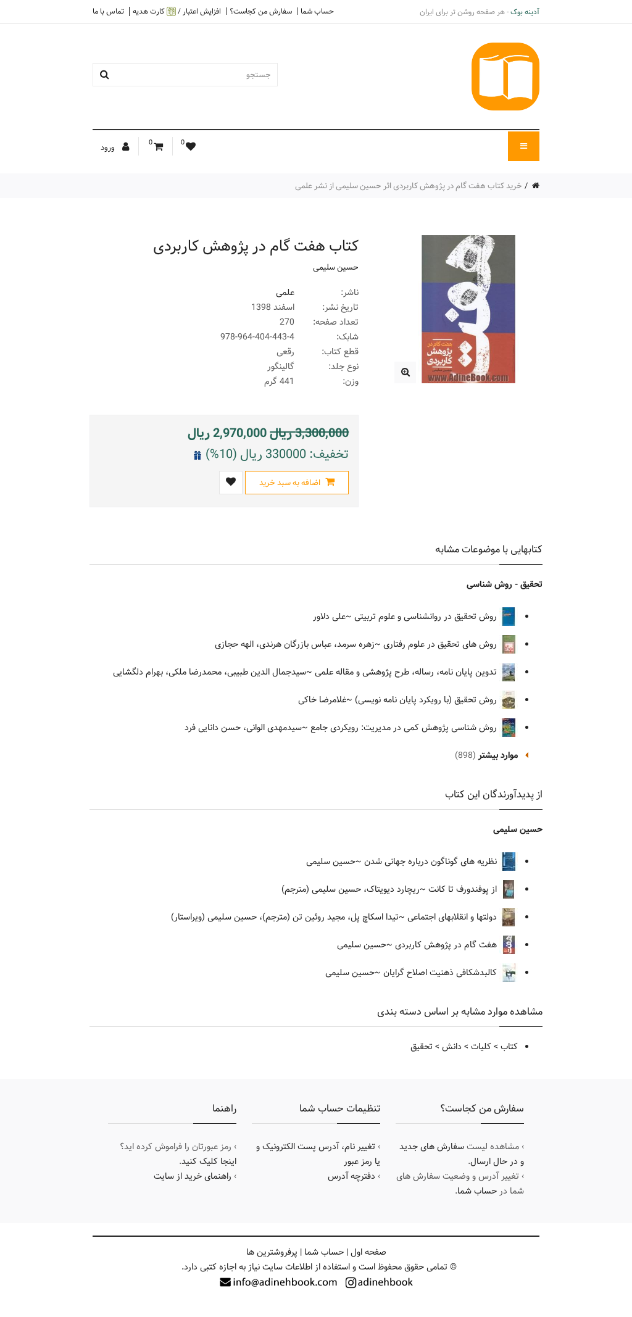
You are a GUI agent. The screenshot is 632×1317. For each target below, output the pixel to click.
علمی (285, 292)
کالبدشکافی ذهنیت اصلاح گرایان (441, 972)
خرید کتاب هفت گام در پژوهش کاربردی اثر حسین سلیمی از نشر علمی (408, 186)
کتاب (509, 1046)
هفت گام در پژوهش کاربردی (447, 944)
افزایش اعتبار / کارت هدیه (177, 11)
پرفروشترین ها (271, 1252)
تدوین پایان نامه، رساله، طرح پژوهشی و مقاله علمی (407, 672)
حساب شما (317, 11)
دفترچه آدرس (351, 1176)
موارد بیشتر (498, 755)
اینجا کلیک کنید (208, 1161)
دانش (452, 1046)
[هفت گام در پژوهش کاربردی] (405, 372)
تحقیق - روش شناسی (505, 584)
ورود (109, 147)
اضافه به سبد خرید (290, 482)
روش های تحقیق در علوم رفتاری (441, 644)
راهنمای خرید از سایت (192, 1176)
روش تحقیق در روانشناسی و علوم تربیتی (426, 616)
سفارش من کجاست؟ (261, 11)
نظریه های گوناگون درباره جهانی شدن (431, 861)
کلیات (481, 1046)
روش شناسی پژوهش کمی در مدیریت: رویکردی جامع (404, 727)
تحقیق (421, 1046)
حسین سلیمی (336, 267)
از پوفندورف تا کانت (463, 889)
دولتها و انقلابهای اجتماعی (453, 917)
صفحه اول (368, 1252)
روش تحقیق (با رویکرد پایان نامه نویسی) (427, 699)
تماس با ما (108, 11)
